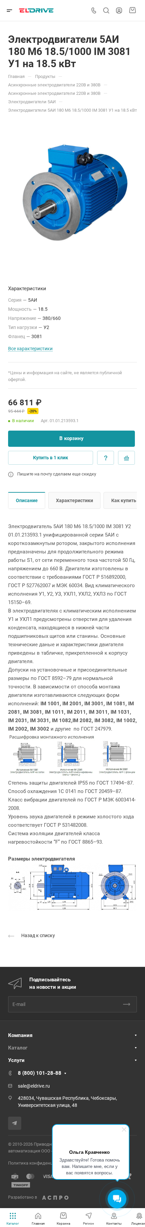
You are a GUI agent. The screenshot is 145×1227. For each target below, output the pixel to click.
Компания (20, 1035)
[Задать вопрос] (105, 458)
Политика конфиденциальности (41, 1163)
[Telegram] (14, 1123)
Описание (27, 500)
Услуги (16, 1060)
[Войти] (119, 10)
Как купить (123, 500)
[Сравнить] (126, 458)
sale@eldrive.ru (34, 1086)
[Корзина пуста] (132, 10)
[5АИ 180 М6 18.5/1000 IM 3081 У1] (72, 192)
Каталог (17, 1048)
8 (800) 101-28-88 (39, 1073)
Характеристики (74, 500)
